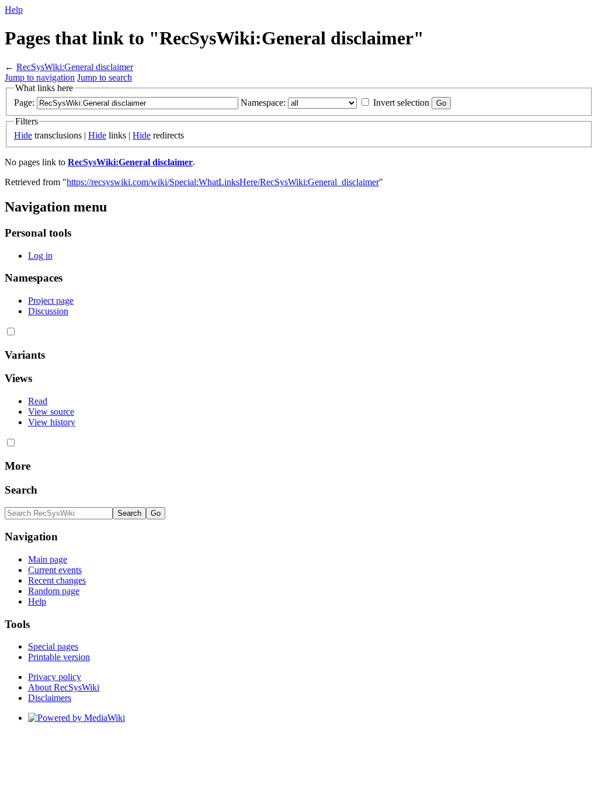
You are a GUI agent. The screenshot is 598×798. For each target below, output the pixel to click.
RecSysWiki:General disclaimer (74, 67)
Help (14, 10)
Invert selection (401, 102)
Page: (24, 102)
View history (51, 422)
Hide (23, 135)
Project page (51, 301)
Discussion (48, 311)
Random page (53, 591)
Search (21, 490)
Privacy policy (54, 677)
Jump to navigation (40, 77)
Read (37, 401)
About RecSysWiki (63, 687)
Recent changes (57, 580)
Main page (47, 559)
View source (51, 412)
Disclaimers (49, 698)
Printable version (59, 657)
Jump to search (104, 77)
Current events (55, 570)
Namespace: (263, 102)
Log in (40, 256)
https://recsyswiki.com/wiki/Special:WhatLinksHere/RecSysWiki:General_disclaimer (223, 182)
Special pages (53, 646)
